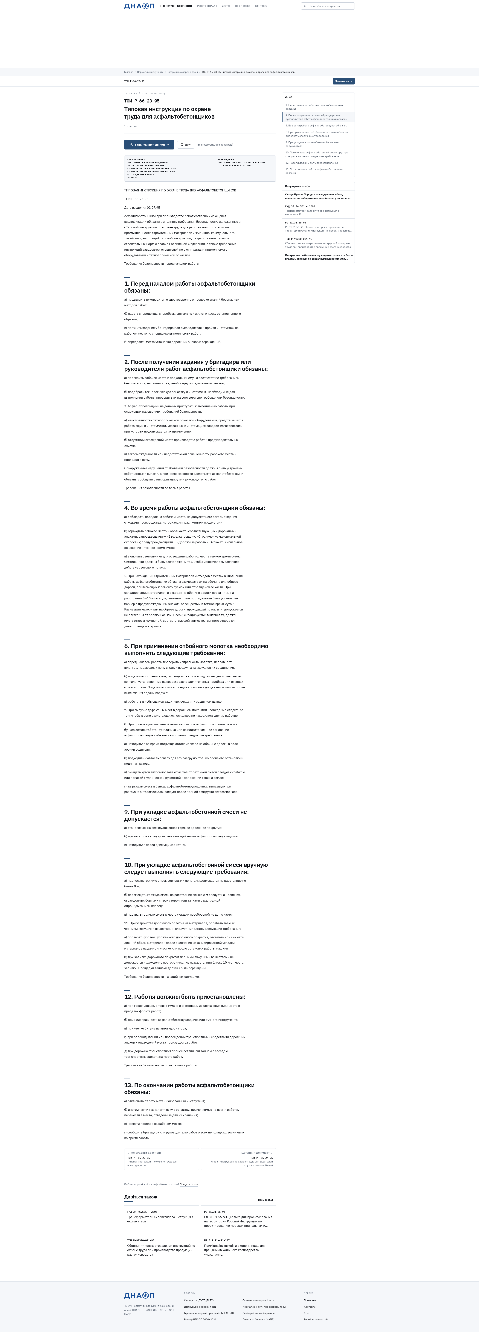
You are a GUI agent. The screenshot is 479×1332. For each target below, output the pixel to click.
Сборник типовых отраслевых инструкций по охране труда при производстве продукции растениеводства (161, 1250)
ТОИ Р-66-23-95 (136, 199)
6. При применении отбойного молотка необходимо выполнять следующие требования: (317, 133)
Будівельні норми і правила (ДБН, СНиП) (209, 1313)
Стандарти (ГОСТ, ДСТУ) (199, 1300)
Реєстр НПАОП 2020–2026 (200, 1319)
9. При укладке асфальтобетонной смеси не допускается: (312, 144)
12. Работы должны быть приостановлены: (312, 162)
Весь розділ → (267, 1199)
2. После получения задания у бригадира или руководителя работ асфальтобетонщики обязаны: (317, 117)
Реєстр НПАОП (207, 5)
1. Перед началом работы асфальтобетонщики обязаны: (314, 106)
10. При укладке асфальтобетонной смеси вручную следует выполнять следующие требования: (317, 154)
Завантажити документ (152, 144)
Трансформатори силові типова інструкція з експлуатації (160, 1219)
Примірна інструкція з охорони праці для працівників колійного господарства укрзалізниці (235, 1250)
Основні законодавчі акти (258, 1300)
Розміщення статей (316, 1319)
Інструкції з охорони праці (182, 72)
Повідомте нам (189, 1184)
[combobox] (330, 6)
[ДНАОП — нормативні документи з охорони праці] (139, 6)
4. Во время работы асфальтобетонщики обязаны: (316, 125)
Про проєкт (242, 5)
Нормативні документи (176, 5)
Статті (226, 5)
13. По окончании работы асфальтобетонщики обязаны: (314, 171)
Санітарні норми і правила (258, 1313)
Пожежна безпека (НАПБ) (258, 1319)
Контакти (261, 5)
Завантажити (343, 81)
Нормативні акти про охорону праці (264, 1306)
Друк (188, 144)
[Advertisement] (239, 40)
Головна (128, 72)
